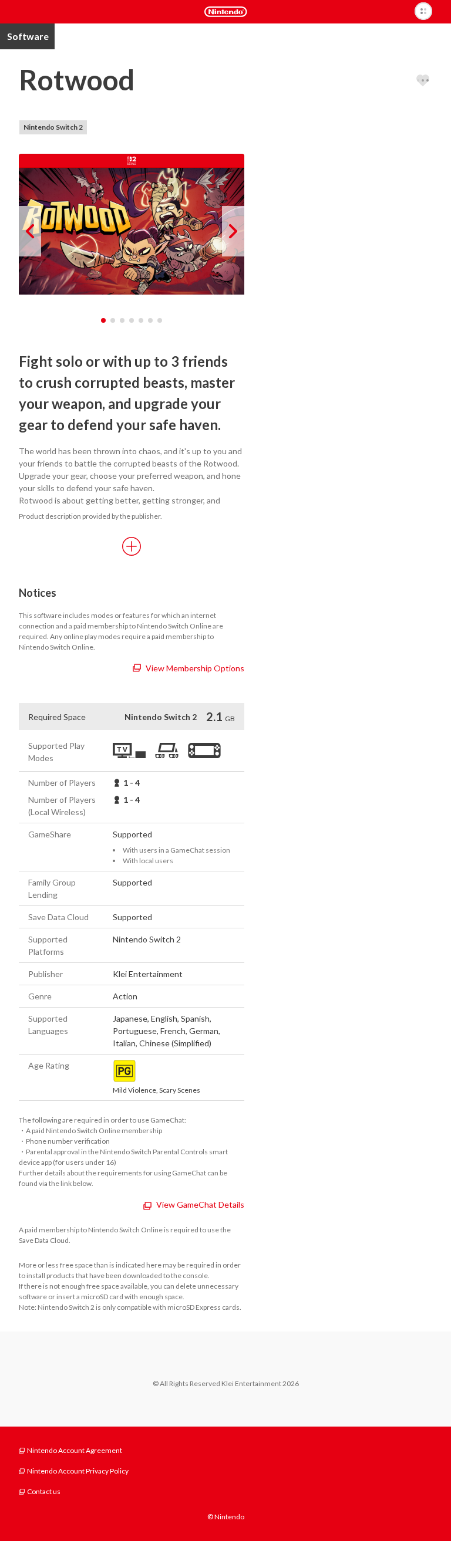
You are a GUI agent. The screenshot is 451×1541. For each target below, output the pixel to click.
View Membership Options (195, 668)
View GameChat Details (200, 1204)
